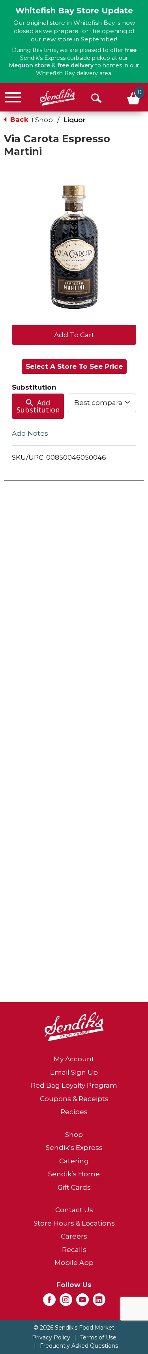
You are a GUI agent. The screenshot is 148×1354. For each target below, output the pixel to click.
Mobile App (74, 1263)
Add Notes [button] (30, 433)
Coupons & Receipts (74, 1099)
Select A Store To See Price (74, 366)
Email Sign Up (74, 1072)
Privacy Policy (51, 1337)
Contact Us (74, 1210)
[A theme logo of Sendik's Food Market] (57, 97)
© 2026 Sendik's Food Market (74, 1327)
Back (18, 119)
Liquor (74, 120)
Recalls (74, 1250)
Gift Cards (74, 1187)
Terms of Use (98, 1337)
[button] (74, 334)
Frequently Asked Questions (79, 1345)
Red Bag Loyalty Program (74, 1085)
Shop (44, 120)
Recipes (74, 1112)
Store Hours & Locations (74, 1223)
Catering (74, 1161)
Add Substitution (38, 406)
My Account (74, 1059)
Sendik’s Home (74, 1174)
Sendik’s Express (74, 1148)
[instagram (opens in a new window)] (66, 1302)
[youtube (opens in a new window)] (82, 1302)
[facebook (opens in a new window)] (49, 1302)
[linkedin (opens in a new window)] (99, 1302)
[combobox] (102, 402)
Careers (74, 1236)
